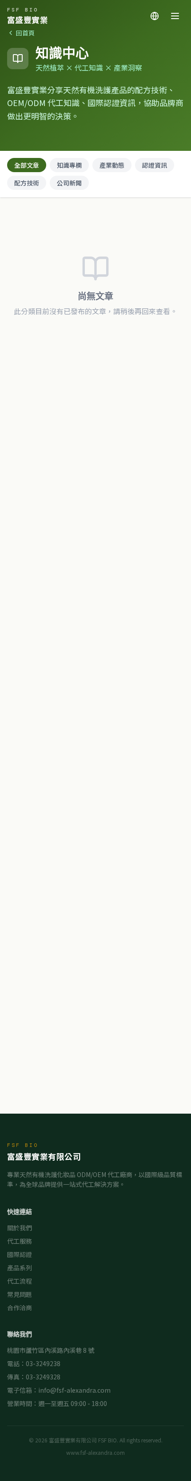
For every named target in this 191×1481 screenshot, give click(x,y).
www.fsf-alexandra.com (95, 1452)
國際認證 (19, 1254)
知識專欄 (69, 165)
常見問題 (19, 1294)
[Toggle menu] (175, 16)
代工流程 (19, 1280)
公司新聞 (69, 182)
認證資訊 (154, 165)
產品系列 (19, 1267)
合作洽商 (19, 1307)
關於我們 (19, 1227)
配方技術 (26, 182)
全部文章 (26, 165)
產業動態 (111, 165)
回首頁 (25, 32)
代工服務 (19, 1241)
